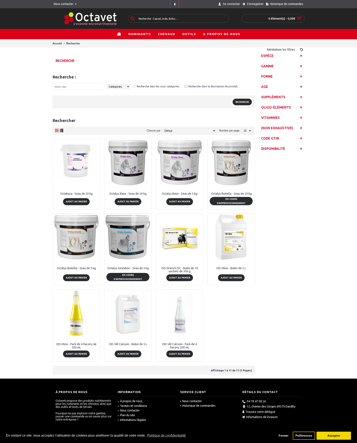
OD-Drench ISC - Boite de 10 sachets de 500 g (179, 270)
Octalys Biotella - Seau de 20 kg (231, 193)
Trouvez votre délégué (260, 411)
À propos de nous (131, 401)
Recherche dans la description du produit (213, 86)
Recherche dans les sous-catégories (158, 86)
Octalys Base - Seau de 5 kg (179, 193)
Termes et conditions (133, 405)
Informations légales (133, 420)
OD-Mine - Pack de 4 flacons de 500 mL (76, 345)
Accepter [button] (333, 435)
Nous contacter (130, 410)
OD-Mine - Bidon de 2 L (231, 268)
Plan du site (127, 415)
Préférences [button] (303, 435)
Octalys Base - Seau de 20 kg (127, 193)
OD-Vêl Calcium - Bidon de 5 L (128, 344)
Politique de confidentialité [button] (166, 435)
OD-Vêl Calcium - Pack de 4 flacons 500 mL (179, 345)
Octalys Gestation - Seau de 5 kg (128, 268)
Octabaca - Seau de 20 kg (76, 193)
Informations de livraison (262, 417)
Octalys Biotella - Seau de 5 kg (76, 268)
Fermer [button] (283, 435)
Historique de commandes (198, 405)
